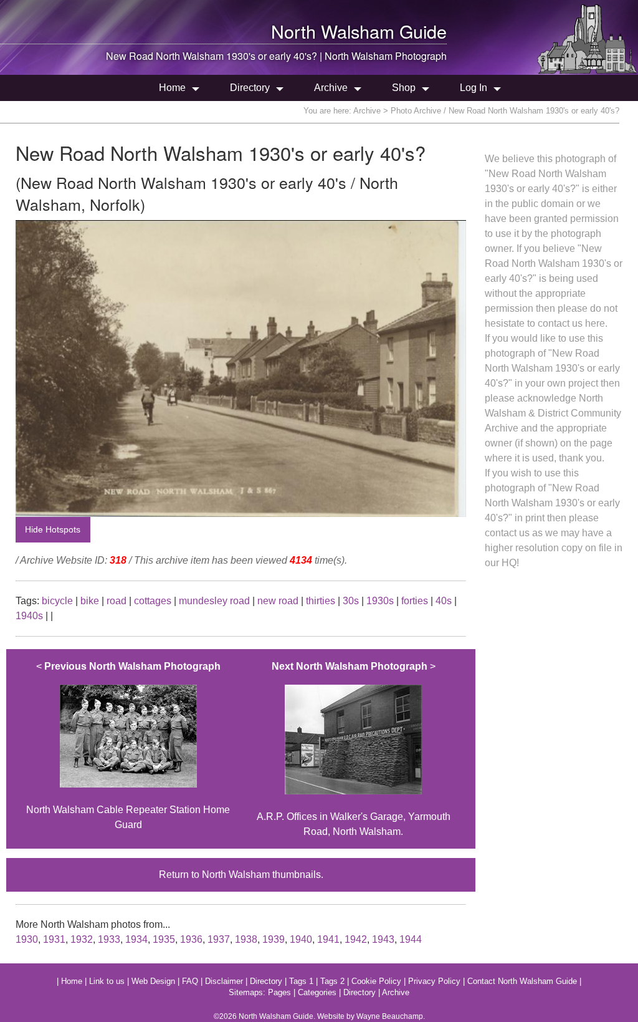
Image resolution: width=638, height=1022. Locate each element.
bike (89, 600)
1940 (301, 939)
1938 (246, 939)
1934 (136, 939)
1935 (164, 939)
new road (277, 600)
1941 (328, 939)
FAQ (190, 981)
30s (351, 600)
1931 (54, 939)
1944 (410, 939)
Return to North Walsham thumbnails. (241, 874)
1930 (27, 939)
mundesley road (214, 600)
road (116, 600)
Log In (473, 87)
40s (444, 600)
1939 (273, 939)
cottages (152, 600)
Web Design (153, 981)
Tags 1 (301, 981)
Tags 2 (332, 981)
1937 (218, 939)
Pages (279, 992)
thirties (320, 600)
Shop (404, 87)
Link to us (107, 981)
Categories (317, 992)
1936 (191, 939)
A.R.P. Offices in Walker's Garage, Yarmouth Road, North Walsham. (353, 749)
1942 (356, 939)
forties (414, 600)
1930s (380, 600)
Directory (250, 87)
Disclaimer (224, 981)
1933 (109, 939)
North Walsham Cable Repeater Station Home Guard (128, 745)
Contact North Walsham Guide (522, 981)
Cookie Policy (376, 981)
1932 (81, 939)
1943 (383, 939)
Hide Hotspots (52, 529)
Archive (331, 87)
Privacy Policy (434, 981)
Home (172, 87)
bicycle (57, 600)
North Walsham (332, 31)
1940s (29, 615)
